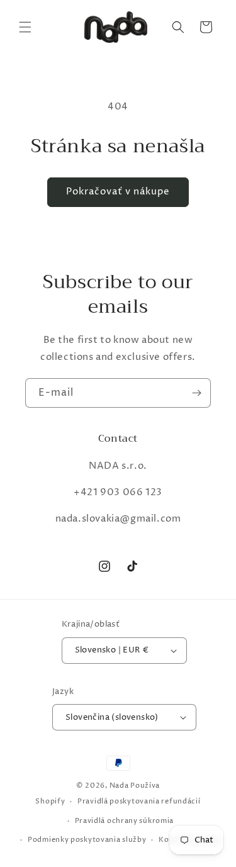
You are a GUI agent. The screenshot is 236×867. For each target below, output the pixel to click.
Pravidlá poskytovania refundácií (138, 801)
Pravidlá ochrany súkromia (124, 820)
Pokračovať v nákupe (118, 191)
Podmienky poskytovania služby (87, 839)
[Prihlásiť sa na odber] (196, 393)
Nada (119, 785)
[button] (25, 27)
